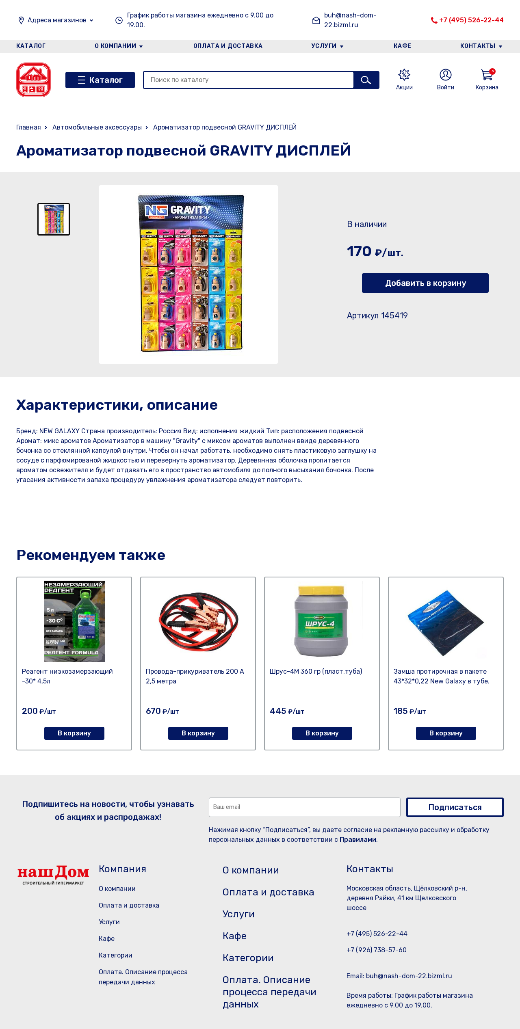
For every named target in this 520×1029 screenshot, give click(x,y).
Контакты (478, 46)
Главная (28, 127)
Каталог (31, 46)
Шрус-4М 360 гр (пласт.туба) (316, 671)
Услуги (324, 46)
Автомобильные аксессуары (97, 127)
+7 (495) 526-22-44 (471, 20)
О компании (115, 46)
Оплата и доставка (228, 46)
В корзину (74, 733)
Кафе (403, 46)
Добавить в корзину (425, 283)
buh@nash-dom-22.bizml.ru (350, 20)
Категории (115, 955)
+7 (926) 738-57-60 (377, 950)
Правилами (358, 839)
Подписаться (455, 807)
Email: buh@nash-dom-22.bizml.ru (399, 976)
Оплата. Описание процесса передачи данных (269, 992)
